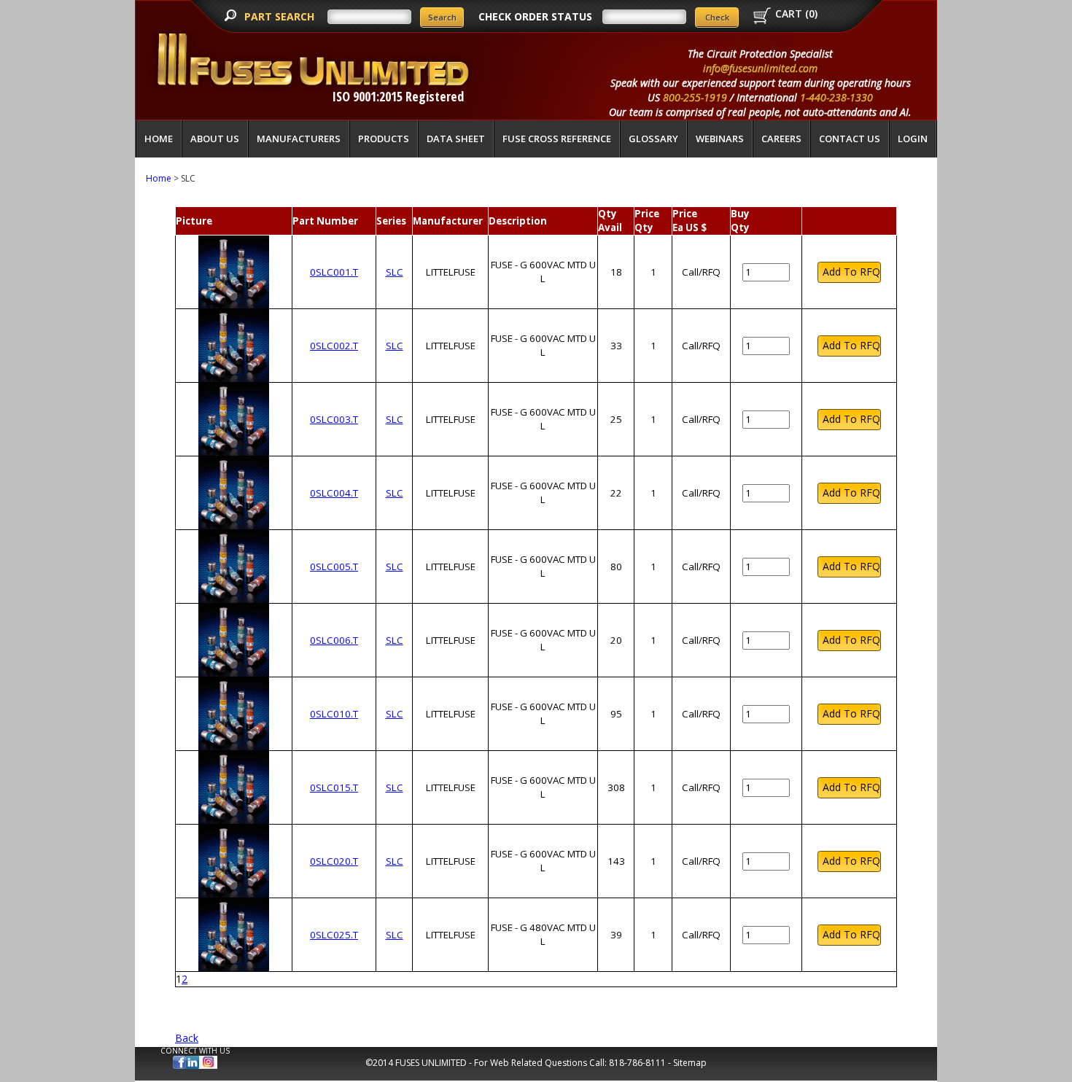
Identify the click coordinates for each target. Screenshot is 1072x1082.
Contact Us (849, 138)
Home (158, 138)
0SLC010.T (334, 713)
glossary (653, 138)
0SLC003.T (334, 419)
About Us (214, 138)
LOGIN (913, 138)
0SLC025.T (334, 934)
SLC (394, 272)
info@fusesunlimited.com (760, 68)
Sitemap (690, 1062)
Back (186, 1038)
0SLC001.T (334, 272)
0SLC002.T (334, 345)
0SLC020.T (334, 861)
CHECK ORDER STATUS (535, 16)
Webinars (720, 138)
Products (383, 138)
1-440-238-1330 (836, 97)
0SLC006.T (334, 640)
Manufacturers (299, 138)
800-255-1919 (695, 97)
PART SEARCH (280, 16)
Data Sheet (456, 138)
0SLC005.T (334, 566)
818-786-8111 (637, 1062)
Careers (781, 138)
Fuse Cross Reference (556, 138)
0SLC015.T (334, 787)
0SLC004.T (334, 492)
